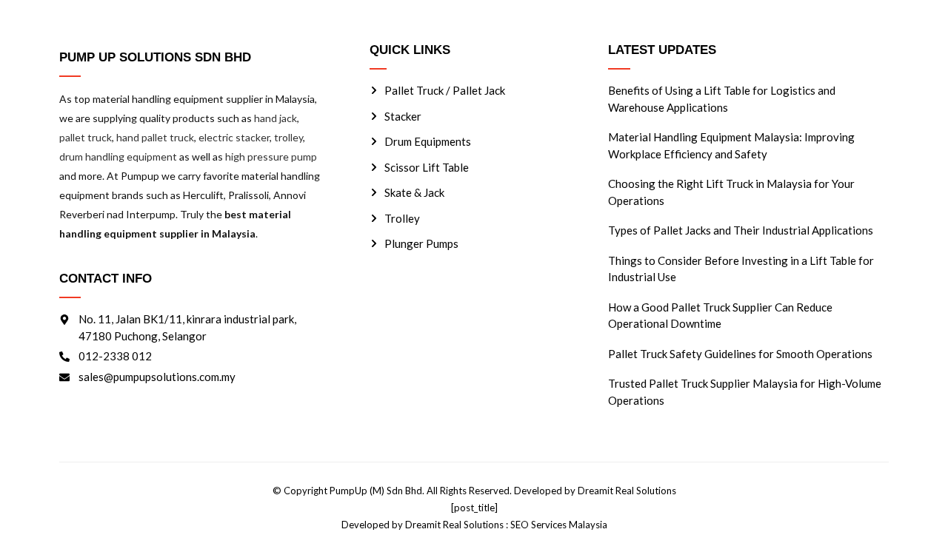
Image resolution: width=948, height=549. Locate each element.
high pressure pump (271, 156)
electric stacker (234, 137)
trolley (288, 137)
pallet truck (85, 137)
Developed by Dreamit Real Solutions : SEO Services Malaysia (474, 525)
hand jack (275, 118)
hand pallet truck (155, 137)
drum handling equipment (118, 156)
